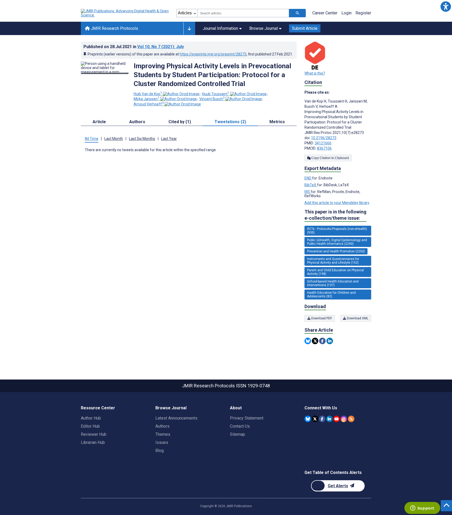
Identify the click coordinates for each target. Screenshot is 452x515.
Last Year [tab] (169, 139)
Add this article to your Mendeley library (336, 203)
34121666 (323, 143)
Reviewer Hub (93, 434)
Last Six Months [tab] (142, 139)
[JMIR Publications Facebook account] (322, 419)
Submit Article (305, 28)
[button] (445, 6)
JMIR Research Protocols (114, 28)
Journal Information (220, 28)
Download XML (357, 318)
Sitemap (237, 434)
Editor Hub (90, 426)
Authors (162, 426)
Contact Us (240, 426)
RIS (307, 192)
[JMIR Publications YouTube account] (336, 419)
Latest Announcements (176, 418)
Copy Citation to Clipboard (329, 158)
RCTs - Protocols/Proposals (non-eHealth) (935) (337, 230)
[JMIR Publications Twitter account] (315, 419)
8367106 (324, 148)
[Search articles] (297, 13)
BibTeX (310, 185)
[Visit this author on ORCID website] (181, 94)
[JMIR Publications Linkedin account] (329, 419)
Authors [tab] (137, 121)
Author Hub (91, 418)
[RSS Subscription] (351, 419)
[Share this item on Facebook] (322, 341)
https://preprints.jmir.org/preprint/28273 (213, 54)
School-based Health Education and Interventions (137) (333, 283)
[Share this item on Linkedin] (329, 341)
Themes (162, 434)
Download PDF (321, 318)
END (308, 178)
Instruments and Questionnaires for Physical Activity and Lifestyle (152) (333, 260)
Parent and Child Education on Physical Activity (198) (335, 272)
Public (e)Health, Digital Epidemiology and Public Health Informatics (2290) (337, 242)
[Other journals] (189, 28)
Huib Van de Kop (148, 94)
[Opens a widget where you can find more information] (422, 508)
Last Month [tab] (113, 139)
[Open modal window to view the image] (104, 73)
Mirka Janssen (147, 99)
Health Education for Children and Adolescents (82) (331, 294)
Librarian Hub (93, 442)
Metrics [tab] (277, 121)
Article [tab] (99, 121)
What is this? (314, 73)
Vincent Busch (212, 99)
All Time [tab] (91, 139)
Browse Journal (263, 28)
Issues (161, 442)
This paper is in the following (335, 215)
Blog (159, 450)
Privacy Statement (246, 418)
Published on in (133, 46)
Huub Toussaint (215, 94)
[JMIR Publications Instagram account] (344, 419)
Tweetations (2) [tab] (230, 121)
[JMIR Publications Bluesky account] (307, 419)
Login (346, 12)
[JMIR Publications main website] (125, 13)
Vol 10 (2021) (160, 46)
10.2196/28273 (323, 138)
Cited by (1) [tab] (179, 121)
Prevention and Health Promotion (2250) (336, 251)
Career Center (324, 12)
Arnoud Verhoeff (149, 104)
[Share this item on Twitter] (315, 341)
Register (363, 12)
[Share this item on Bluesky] (307, 341)
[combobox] (243, 13)
